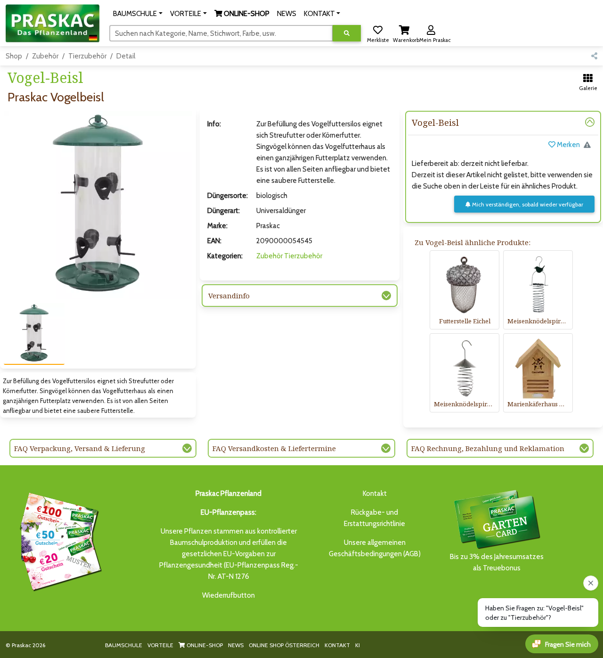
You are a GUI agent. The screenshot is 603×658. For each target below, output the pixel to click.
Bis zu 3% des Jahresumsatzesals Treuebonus (497, 562)
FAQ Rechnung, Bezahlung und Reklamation (487, 448)
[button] (137, 13)
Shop (14, 56)
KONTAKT (337, 645)
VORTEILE (160, 645)
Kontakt (375, 493)
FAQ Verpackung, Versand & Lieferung (79, 448)
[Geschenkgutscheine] (58, 540)
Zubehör (45, 56)
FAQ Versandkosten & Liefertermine (274, 448)
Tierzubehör (87, 56)
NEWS (236, 645)
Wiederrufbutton (228, 595)
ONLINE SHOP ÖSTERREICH (284, 645)
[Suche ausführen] (347, 33)
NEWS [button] (286, 13)
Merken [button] (567, 144)
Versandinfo (229, 295)
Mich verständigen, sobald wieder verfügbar (527, 204)
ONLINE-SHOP (204, 645)
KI (357, 645)
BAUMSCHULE (123, 645)
